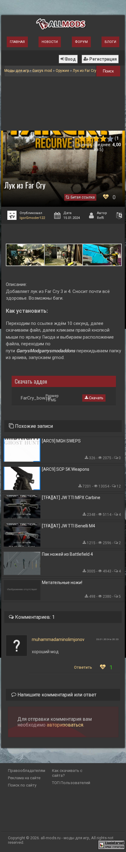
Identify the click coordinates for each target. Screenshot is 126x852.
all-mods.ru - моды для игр (65, 838)
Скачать (95, 398)
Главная (17, 42)
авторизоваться (65, 725)
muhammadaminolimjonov (58, 639)
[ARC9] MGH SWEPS (61, 440)
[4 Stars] (103, 138)
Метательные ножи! (62, 582)
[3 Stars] (96, 138)
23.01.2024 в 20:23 (107, 639)
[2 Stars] (89, 138)
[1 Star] (82, 138)
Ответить (83, 667)
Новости (50, 42)
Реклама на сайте (24, 778)
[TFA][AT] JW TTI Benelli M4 (68, 525)
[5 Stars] (110, 138)
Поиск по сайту (22, 785)
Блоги (110, 42)
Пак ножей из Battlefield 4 (67, 554)
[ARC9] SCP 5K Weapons (65, 469)
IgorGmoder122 (32, 218)
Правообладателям (26, 770)
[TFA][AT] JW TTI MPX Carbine (71, 497)
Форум (81, 42)
